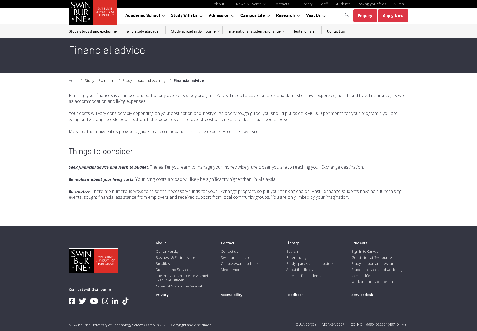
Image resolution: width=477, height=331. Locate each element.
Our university (167, 251)
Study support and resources (375, 263)
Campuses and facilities (239, 263)
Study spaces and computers (309, 263)
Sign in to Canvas (364, 251)
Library (306, 3)
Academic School (142, 15)
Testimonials (303, 31)
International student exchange (254, 31)
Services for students (303, 275)
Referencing (296, 257)
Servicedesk (362, 294)
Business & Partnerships (175, 257)
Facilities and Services (173, 269)
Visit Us (313, 15)
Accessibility (231, 294)
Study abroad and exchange (93, 31)
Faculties (163, 263)
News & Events (249, 3)
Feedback (294, 294)
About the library (299, 269)
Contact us (336, 31)
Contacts (281, 3)
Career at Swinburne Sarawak (179, 286)
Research (285, 15)
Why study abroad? (142, 31)
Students (343, 3)
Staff (324, 3)
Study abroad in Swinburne (193, 31)
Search (292, 251)
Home (74, 80)
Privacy (162, 294)
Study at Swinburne (100, 80)
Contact (227, 242)
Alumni (399, 3)
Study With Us (184, 15)
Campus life (360, 275)
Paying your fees (372, 3)
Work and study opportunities (375, 281)
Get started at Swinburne (371, 257)
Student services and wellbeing (376, 269)
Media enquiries (234, 269)
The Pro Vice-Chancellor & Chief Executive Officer (182, 277)
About (220, 3)
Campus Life (252, 15)
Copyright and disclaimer (191, 324)
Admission (219, 15)
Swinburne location (237, 257)
